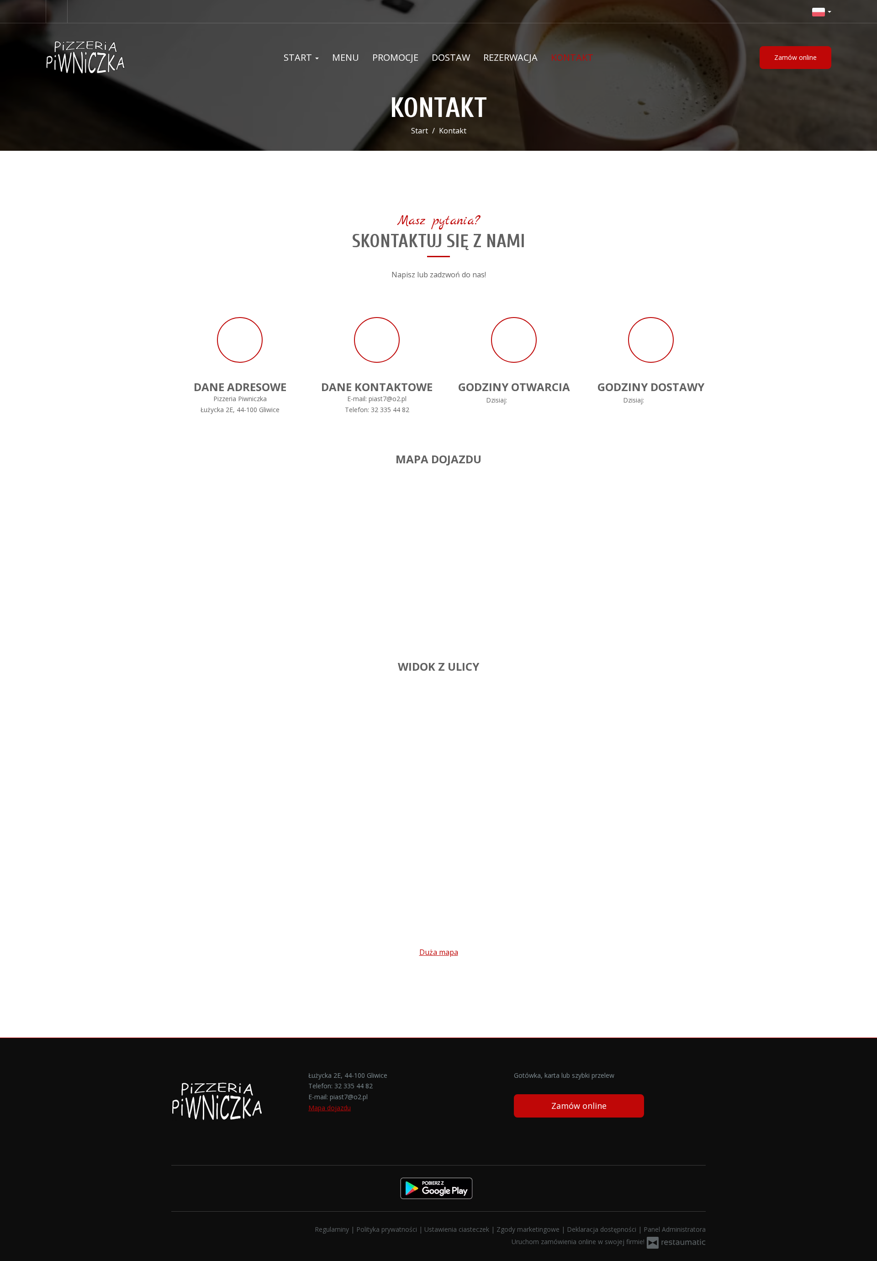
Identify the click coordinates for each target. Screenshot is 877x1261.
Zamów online (795, 57)
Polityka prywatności (387, 1229)
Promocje (395, 57)
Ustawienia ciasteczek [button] (457, 1229)
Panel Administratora (675, 1229)
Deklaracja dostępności (602, 1229)
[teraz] (522, 400)
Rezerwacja (510, 57)
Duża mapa (438, 952)
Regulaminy (333, 1229)
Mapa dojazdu (329, 1107)
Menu (345, 57)
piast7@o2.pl (388, 398)
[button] (821, 11)
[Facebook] (56, 11)
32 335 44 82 (390, 409)
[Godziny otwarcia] (535, 400)
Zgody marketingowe (529, 1229)
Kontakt (572, 57)
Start (299, 57)
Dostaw (451, 57)
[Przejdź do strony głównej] (105, 57)
